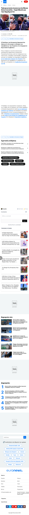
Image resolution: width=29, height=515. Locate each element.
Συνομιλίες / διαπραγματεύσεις (10, 157)
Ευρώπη (3, 478)
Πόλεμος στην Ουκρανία (11, 451)
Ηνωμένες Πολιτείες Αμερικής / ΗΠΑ (14, 461)
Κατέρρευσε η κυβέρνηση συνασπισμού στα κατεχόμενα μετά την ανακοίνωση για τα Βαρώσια (12, 148)
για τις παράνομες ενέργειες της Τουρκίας (12, 58)
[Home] (1, 5)
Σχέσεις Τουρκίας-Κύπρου (17, 163)
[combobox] (14, 437)
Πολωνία (18, 458)
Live (26, 1)
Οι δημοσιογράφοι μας (6, 492)
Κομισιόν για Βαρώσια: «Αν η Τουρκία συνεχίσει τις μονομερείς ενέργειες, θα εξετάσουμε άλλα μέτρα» (12, 152)
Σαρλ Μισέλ (19, 160)
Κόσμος (9, 5)
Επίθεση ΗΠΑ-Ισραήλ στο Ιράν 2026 (14, 448)
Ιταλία (10, 458)
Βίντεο (2, 489)
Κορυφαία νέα (6, 317)
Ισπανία (22, 451)
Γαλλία (21, 455)
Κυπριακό (5, 163)
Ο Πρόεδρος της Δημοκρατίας (11, 113)
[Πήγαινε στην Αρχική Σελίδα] (4, 1)
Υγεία (14, 455)
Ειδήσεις (5, 5)
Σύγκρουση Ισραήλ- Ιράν (14, 445)
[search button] (24, 437)
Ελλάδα (7, 455)
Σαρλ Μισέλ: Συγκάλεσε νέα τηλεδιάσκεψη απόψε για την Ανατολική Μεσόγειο (12, 144)
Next (2, 483)
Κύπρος (13, 5)
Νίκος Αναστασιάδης (8, 160)
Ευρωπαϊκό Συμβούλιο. (21, 117)
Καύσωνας (18, 464)
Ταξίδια (2, 486)
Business (3, 481)
